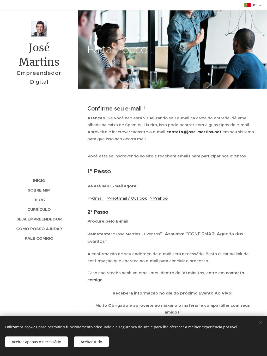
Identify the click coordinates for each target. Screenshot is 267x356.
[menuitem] (39, 180)
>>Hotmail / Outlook (127, 198)
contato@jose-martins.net (193, 131)
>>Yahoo (159, 198)
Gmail (98, 198)
